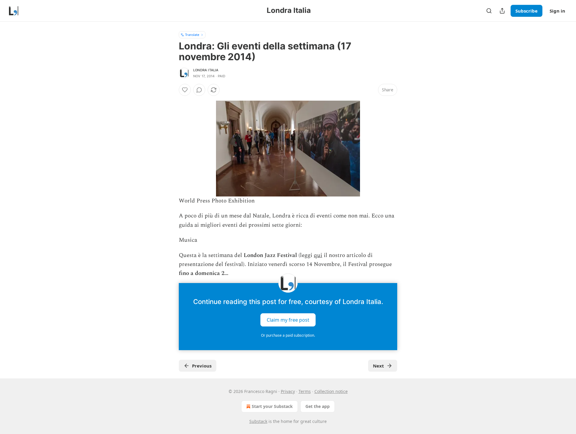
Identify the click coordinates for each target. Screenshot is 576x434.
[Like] (185, 90)
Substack (258, 421)
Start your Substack (272, 406)
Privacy (288, 391)
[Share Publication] (502, 11)
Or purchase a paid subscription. (288, 335)
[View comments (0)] (199, 90)
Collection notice (331, 391)
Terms (304, 391)
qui (318, 255)
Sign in (557, 11)
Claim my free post (288, 319)
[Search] (489, 11)
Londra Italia (206, 70)
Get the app (317, 406)
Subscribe (526, 11)
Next (378, 366)
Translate (192, 34)
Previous (202, 366)
